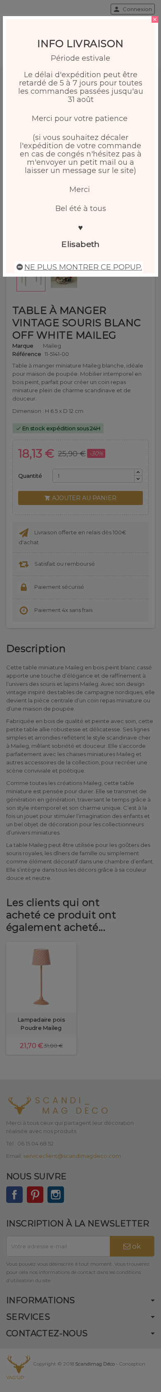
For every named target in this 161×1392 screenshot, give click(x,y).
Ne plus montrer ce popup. (83, 267)
